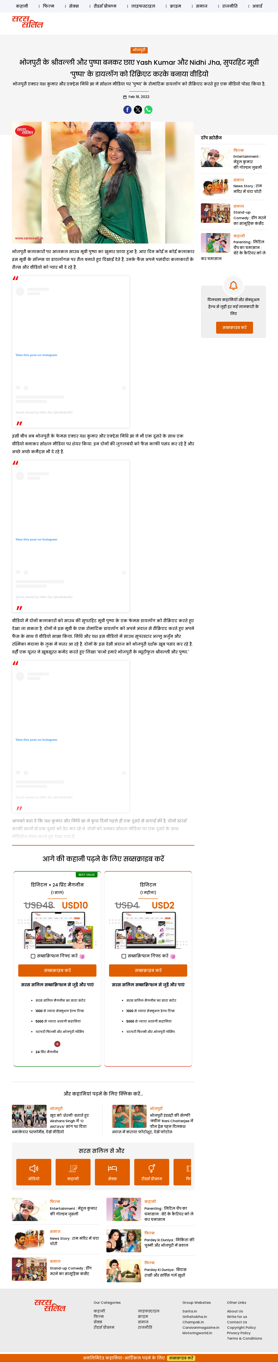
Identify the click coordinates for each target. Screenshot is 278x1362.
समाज (201, 6)
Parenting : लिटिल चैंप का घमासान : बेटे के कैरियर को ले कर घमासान (169, 1214)
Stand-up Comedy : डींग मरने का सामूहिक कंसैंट (249, 218)
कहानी (22, 6)
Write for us (237, 1316)
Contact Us (237, 1322)
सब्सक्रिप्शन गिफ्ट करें (57, 956)
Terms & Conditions (244, 1338)
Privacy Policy (239, 1333)
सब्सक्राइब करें (57, 970)
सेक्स (74, 6)
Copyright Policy (241, 1327)
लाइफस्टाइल (143, 6)
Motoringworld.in (197, 1333)
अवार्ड (257, 6)
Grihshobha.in (194, 1316)
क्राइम (175, 6)
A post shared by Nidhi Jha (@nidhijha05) (44, 412)
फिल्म (48, 6)
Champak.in (193, 1322)
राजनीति (230, 6)
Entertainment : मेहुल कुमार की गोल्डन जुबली (247, 162)
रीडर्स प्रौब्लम (105, 6)
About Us (235, 1311)
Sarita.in (189, 1311)
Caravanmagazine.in (200, 1327)
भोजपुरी (139, 50)
